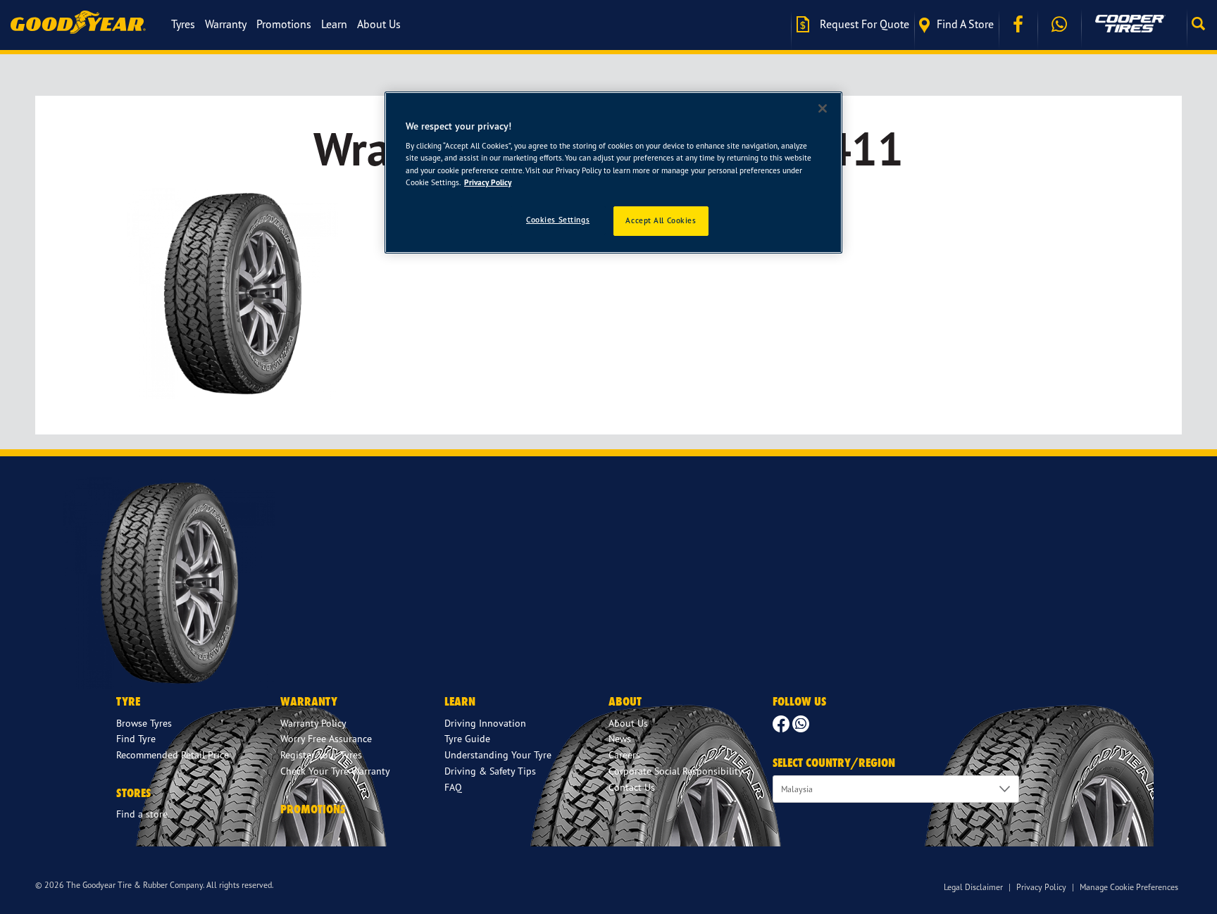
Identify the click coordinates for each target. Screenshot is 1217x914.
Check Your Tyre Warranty (335, 771)
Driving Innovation (485, 723)
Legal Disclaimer (973, 887)
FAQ (453, 787)
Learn (334, 24)
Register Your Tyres (321, 754)
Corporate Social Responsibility (675, 771)
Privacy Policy (1041, 887)
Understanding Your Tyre (497, 754)
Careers (624, 754)
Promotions (283, 24)
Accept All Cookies (660, 220)
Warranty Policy (313, 723)
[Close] (822, 108)
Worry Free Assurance (326, 738)
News (619, 738)
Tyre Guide (467, 738)
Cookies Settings (557, 220)
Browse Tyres (144, 723)
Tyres (183, 24)
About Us (379, 24)
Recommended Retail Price (172, 754)
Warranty (225, 24)
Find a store (965, 24)
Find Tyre (136, 738)
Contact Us (631, 787)
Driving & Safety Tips (490, 771)
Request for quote (863, 24)
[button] (1202, 24)
